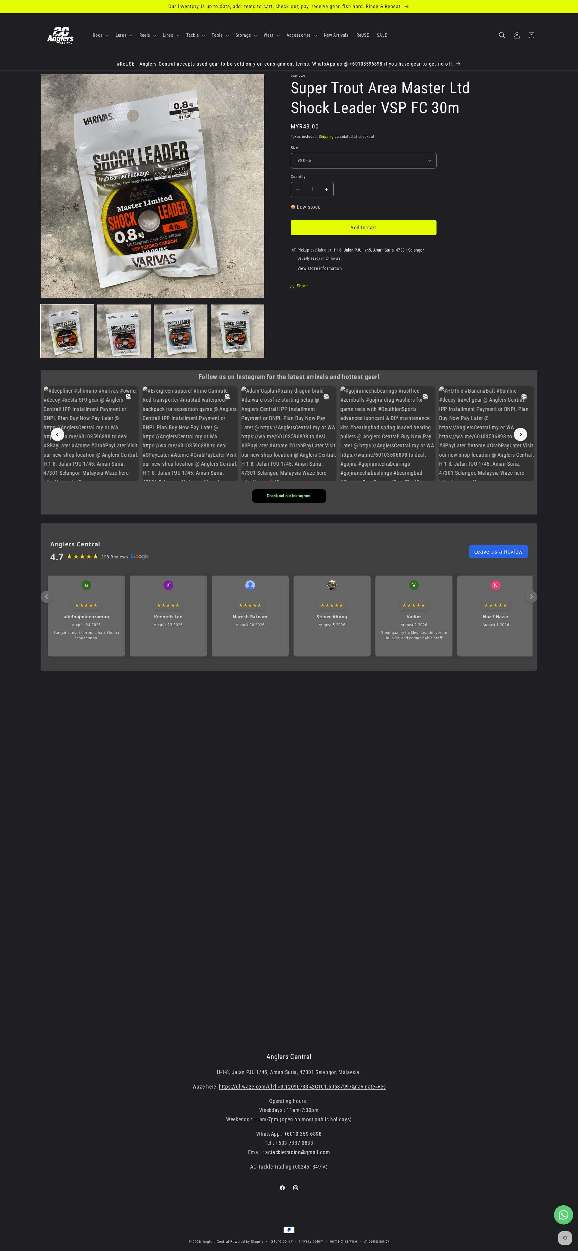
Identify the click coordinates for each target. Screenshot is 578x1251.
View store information (319, 268)
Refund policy (281, 1241)
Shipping (326, 136)
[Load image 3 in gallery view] (180, 331)
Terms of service (343, 1241)
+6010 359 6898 (303, 1134)
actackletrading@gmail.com (297, 1152)
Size (294, 147)
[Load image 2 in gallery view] (124, 331)
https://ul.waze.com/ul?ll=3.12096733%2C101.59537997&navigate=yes (302, 1087)
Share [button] (302, 286)
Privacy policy (311, 1241)
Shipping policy (377, 1241)
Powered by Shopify (246, 1242)
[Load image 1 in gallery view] (67, 331)
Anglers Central (216, 1242)
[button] (100, 35)
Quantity (298, 176)
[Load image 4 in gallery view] (237, 331)
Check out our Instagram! (289, 496)
